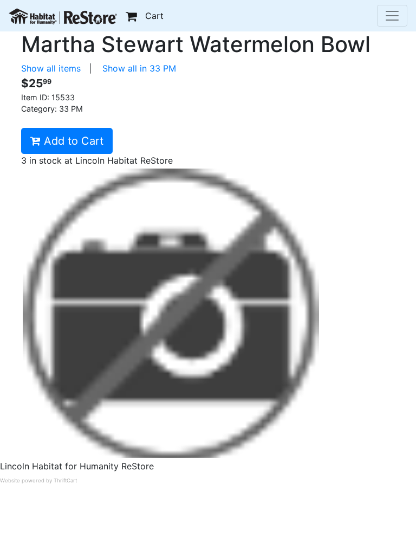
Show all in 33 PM (139, 68)
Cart (154, 15)
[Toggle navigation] (392, 16)
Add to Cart (72, 140)
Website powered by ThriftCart (38, 480)
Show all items (51, 68)
